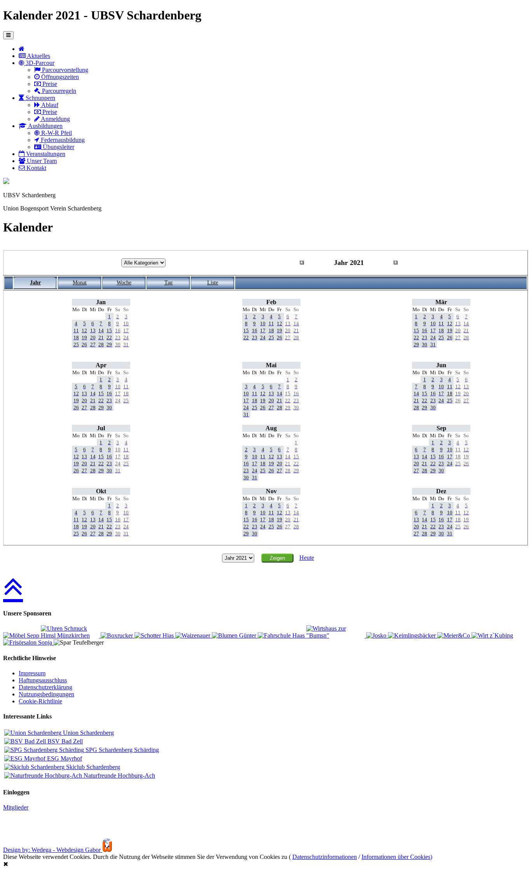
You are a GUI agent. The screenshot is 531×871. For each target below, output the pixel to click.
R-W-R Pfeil (56, 133)
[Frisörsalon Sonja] (28, 642)
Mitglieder (15, 807)
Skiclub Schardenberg (92, 767)
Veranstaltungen (44, 154)
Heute (306, 557)
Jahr (35, 283)
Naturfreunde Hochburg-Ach (118, 775)
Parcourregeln (58, 91)
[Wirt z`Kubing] (492, 635)
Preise (49, 84)
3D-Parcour (39, 63)
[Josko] (377, 635)
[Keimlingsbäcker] (412, 635)
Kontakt (35, 168)
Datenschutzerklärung (45, 687)
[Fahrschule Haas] (282, 635)
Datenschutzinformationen (324, 856)
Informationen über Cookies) (397, 856)
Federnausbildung (62, 140)
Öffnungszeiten (59, 77)
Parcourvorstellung (64, 70)
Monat (80, 283)
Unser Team (41, 161)
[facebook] (6, 182)
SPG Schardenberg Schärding (121, 750)
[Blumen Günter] (235, 635)
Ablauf (49, 105)
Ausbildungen (45, 126)
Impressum (32, 673)
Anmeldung (55, 119)
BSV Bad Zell (64, 741)
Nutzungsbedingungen (46, 694)
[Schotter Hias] (154, 635)
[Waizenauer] (193, 635)
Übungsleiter (57, 147)
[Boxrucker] (117, 635)
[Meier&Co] (454, 635)
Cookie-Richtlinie (40, 701)
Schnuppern (39, 98)
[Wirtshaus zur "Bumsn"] (336, 635)
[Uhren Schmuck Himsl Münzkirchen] (71, 635)
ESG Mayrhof (63, 758)
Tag (168, 283)
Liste (212, 283)
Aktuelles (38, 56)
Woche (124, 283)
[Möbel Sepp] (22, 635)
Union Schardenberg (87, 732)
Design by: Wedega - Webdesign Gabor (52, 849)
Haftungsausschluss (43, 680)
